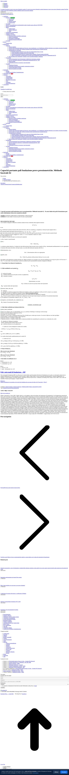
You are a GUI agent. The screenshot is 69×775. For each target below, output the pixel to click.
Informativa (35, 773)
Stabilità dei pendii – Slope (17, 669)
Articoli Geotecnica (12, 184)
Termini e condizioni (7, 621)
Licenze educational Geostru (9, 619)
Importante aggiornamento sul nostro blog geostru (11, 577)
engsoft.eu (24, 693)
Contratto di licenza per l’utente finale (11, 623)
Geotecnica (8, 647)
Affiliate (5, 636)
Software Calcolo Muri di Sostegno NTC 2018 (10, 601)
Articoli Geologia (4, 184)
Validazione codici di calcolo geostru (11, 616)
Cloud (4, 640)
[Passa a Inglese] (5, 3)
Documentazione (6, 614)
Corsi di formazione (7, 639)
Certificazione (6, 633)
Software (5, 642)
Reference (3, 381)
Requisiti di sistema (7, 620)
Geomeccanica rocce (10, 648)
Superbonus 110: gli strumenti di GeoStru (9, 609)
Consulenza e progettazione (9, 618)
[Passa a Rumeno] (5, 7)
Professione (3, 683)
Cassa (10, 89)
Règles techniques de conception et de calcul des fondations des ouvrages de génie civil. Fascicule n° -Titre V (24, 382)
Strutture (8, 645)
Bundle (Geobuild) (7, 637)
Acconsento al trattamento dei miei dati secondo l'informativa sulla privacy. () (19, 685)
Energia (7, 653)
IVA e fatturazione (7, 625)
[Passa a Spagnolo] (5, 5)
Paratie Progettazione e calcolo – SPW (17, 666)
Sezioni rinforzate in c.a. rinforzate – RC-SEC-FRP (20, 662)
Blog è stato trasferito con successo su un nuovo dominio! (13, 585)
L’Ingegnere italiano (7, 627)
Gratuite (5, 638)
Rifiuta (56, 772)
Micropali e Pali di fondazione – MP (17, 667)
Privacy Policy (6, 624)
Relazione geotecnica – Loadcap (16, 664)
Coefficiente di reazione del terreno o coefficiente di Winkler (13, 593)
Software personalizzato (11, 643)
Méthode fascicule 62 (7, 388)
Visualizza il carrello (5, 89)
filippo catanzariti (7, 671)
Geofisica (8, 650)
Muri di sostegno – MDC (14, 663)
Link (35, 685)
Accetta (64, 772)
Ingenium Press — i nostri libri (7, 693)
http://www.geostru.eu (5, 393)
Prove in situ (8, 649)
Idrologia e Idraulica (10, 651)
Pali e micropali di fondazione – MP (13, 372)
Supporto (5, 634)
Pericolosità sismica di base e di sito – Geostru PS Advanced (22, 661)
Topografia (5, 655)
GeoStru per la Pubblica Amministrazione (12, 629)
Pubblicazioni (19, 184)
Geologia (8, 644)
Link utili (5, 626)
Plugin (4, 654)
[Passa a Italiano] (5, 4)
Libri (4, 656)
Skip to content (4, 1)
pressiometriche (15, 388)
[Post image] (4, 566)
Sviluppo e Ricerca (7, 615)
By (32, 386)
